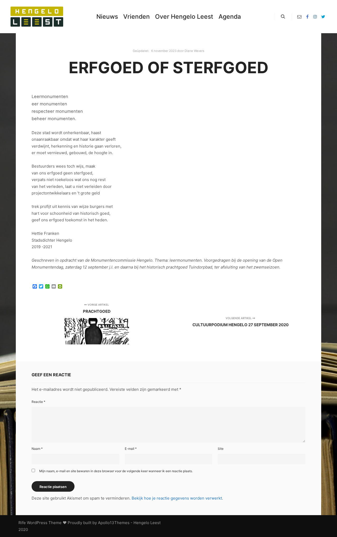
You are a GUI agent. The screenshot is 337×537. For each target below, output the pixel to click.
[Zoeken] (283, 16)
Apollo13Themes (114, 522)
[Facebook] (307, 16)
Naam (37, 449)
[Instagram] (315, 16)
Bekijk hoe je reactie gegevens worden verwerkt (177, 498)
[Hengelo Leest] (37, 16)
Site (221, 449)
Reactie (38, 402)
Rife (22, 522)
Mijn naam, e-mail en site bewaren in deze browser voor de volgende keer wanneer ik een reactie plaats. (116, 471)
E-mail (131, 449)
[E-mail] (299, 16)
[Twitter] (323, 16)
